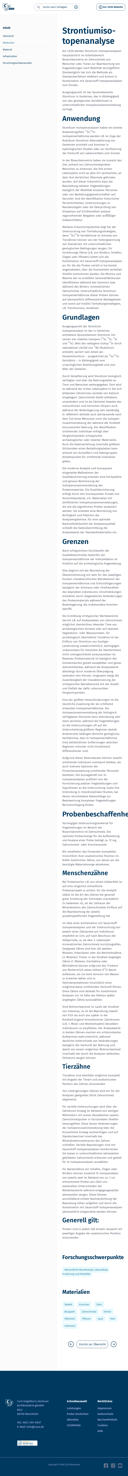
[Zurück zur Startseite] (8, 7)
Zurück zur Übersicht (92, 1344)
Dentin (107, 1311)
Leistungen (74, 1408)
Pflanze (86, 1318)
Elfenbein (69, 1318)
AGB (100, 1431)
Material (7, 49)
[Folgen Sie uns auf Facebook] (106, 1465)
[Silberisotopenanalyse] (113, 1344)
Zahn (99, 1304)
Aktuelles (73, 1419)
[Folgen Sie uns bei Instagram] (113, 1465)
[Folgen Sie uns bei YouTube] (120, 1465)
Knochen (84, 1304)
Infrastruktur (10, 56)
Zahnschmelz (89, 1311)
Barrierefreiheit (107, 1419)
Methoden (8, 42)
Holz (112, 1318)
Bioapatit (69, 1311)
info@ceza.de (35, 1427)
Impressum (105, 1408)
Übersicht (8, 36)
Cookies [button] (103, 1425)
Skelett (68, 1304)
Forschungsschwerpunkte (17, 62)
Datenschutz (105, 1414)
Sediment (69, 1325)
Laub (100, 1318)
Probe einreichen (77, 1414)
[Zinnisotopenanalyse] (71, 1344)
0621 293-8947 (32, 1422)
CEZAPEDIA (74, 1425)
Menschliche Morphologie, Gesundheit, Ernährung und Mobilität (85, 1271)
